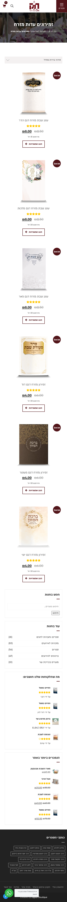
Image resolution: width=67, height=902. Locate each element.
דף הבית (52, 31)
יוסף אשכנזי (14, 865)
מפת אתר (25, 887)
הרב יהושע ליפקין (57, 854)
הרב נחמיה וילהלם (40, 859)
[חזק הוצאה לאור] (31, 6)
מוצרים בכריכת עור (49, 662)
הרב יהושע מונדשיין (40, 854)
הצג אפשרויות (35, 144)
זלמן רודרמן (26, 865)
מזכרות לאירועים (38, 31)
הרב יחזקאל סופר (57, 859)
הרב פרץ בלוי (25, 859)
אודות (16, 887)
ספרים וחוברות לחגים (47, 637)
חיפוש (55, 613)
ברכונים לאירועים (50, 656)
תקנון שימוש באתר (41, 887)
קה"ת (14, 870)
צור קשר (8, 887)
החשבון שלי (57, 887)
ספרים (55, 649)
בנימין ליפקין (34, 848)
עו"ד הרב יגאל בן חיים (43, 870)
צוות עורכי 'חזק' (25, 870)
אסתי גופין (46, 848)
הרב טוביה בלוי (20, 848)
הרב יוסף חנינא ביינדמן (20, 854)
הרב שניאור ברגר (40, 865)
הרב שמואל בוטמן (57, 865)
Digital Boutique (39, 897)
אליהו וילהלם (59, 848)
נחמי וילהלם (59, 870)
